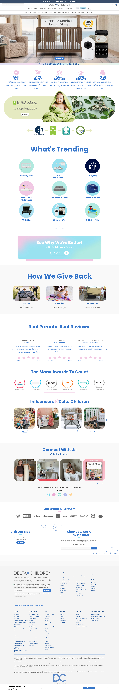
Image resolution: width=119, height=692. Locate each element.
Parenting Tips (61, 8)
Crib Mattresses (18, 626)
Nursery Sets (17, 614)
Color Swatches (79, 595)
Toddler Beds (32, 618)
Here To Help (43, 8)
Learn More (25, 114)
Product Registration (81, 583)
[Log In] (112, 4)
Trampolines (48, 635)
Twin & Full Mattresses (34, 637)
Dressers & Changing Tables (21, 620)
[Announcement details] (43, 606)
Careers (62, 596)
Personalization (89, 12)
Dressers (31, 620)
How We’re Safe (64, 575)
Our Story (62, 588)
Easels (46, 620)
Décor (30, 631)
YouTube (93, 588)
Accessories (81, 12)
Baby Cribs (16, 616)
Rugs (15, 639)
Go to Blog (20, 542)
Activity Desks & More (50, 626)
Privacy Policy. (14, 689)
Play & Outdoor (42, 12)
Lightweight (63, 620)
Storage (31, 624)
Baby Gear (60, 12)
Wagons (55, 12)
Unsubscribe (16, 600)
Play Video (58, 253)
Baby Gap (16, 618)
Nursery (25, 12)
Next (107, 349)
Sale (89, 8)
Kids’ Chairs (32, 626)
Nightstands (32, 622)
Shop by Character (34, 643)
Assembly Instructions (81, 577)
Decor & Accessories (19, 633)
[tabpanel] (28, 349)
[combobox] (13, 4)
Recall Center (63, 583)
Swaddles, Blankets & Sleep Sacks (20, 651)
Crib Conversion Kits (19, 645)
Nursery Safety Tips (65, 579)
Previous (12, 349)
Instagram (93, 582)
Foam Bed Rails (33, 639)
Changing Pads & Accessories (18, 648)
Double (62, 618)
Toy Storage (48, 622)
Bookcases (16, 637)
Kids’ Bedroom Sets (34, 614)
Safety (36, 8)
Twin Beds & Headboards (35, 616)
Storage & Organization (19, 641)
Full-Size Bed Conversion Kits (98, 616)
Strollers (50, 12)
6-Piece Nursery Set (28, 340)
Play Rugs (47, 637)
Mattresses (67, 12)
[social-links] (48, 496)
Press (61, 592)
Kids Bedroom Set (59, 340)
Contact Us (78, 593)
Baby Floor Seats (80, 624)
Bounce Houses (48, 639)
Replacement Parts (80, 581)
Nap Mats (31, 645)
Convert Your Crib (80, 579)
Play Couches (48, 631)
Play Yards (78, 620)
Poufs (46, 649)
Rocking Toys (48, 633)
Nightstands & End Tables (20, 635)
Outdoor (47, 624)
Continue (94, 548)
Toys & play (47, 616)
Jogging (62, 616)
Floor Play (47, 643)
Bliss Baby (83, 8)
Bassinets (16, 631)
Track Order (78, 591)
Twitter (93, 590)
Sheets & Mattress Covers (20, 629)
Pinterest (93, 586)
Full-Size (62, 614)
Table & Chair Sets (33, 629)
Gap (78, 8)
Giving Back (63, 590)
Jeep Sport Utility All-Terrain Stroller (90, 340)
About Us (30, 8)
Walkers (77, 622)
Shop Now (59, 58)
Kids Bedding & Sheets (34, 635)
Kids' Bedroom (33, 12)
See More (59, 227)
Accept (89, 687)
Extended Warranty (80, 585)
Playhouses (47, 618)
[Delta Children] (32, 573)
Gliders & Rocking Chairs (20, 622)
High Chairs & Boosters (81, 618)
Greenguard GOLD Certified (67, 577)
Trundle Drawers (18, 643)
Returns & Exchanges (81, 589)
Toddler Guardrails (95, 614)
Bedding (74, 12)
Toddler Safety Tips (65, 581)
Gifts (74, 8)
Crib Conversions (52, 8)
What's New (69, 8)
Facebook (93, 584)
